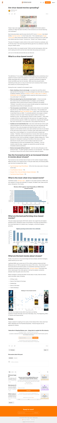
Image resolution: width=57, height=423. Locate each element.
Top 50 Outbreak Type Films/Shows (19, 166)
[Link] (7, 56)
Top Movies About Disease (17, 174)
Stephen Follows (14, 10)
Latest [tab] (12, 371)
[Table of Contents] (1, 211)
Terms (31, 417)
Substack (24, 421)
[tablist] (13, 358)
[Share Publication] (43, 2)
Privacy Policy (37, 394)
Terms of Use (34, 393)
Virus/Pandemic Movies (16, 170)
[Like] (9, 14)
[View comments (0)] (12, 14)
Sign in (53, 2)
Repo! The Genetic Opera (26, 111)
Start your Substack (26, 419)
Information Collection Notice (28, 394)
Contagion (39, 34)
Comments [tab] (11, 358)
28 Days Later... (21, 180)
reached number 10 (17, 36)
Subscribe (48, 2)
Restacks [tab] (15, 358)
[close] (39, 372)
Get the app (33, 419)
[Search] (41, 2)
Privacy (28, 417)
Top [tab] (9, 371)
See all (10, 402)
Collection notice (35, 417)
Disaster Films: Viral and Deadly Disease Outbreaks (23, 172)
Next (45, 350)
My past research (34, 268)
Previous (12, 350)
